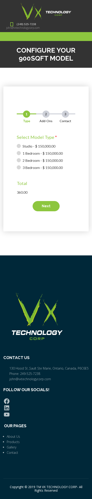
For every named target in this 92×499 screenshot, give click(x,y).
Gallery (11, 447)
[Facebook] (46, 401)
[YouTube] (46, 414)
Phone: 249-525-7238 (24, 374)
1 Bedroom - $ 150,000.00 (43, 153)
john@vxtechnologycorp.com (23, 28)
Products (13, 442)
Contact (12, 452)
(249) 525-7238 (26, 24)
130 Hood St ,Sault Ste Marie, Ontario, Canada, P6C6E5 (49, 368)
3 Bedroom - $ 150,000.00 (43, 167)
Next (46, 206)
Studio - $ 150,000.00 (39, 146)
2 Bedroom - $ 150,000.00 (43, 160)
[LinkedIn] (46, 408)
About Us (13, 436)
